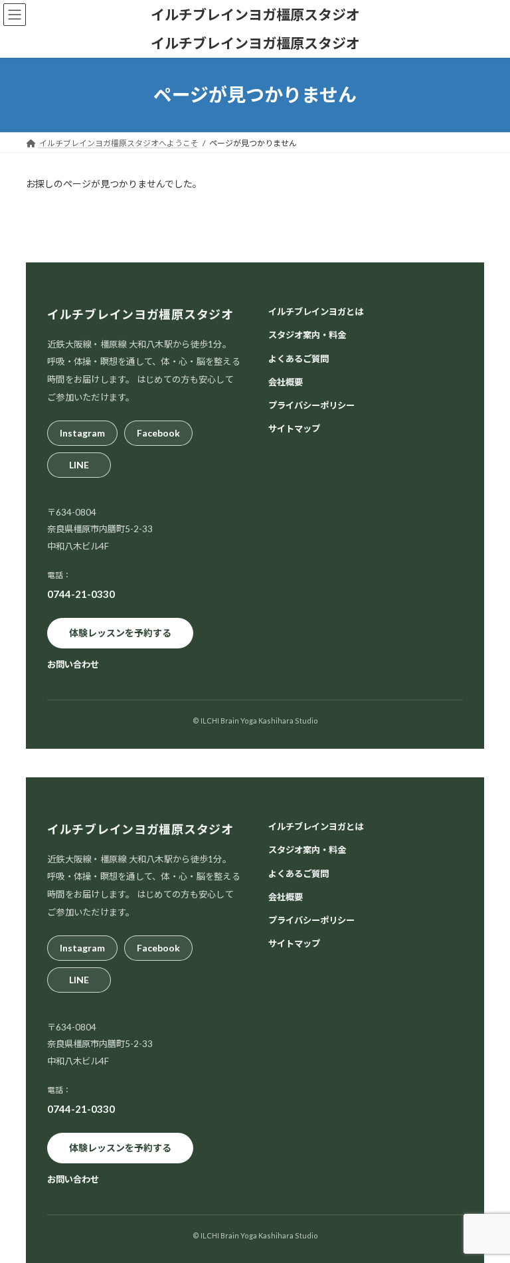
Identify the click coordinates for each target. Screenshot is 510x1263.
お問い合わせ (73, 664)
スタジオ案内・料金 (307, 335)
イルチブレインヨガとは (315, 311)
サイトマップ (294, 428)
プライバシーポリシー (311, 405)
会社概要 (285, 381)
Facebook (158, 432)
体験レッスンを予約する (120, 632)
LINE (79, 464)
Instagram (82, 432)
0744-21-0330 (81, 593)
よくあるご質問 (298, 358)
